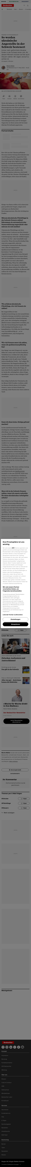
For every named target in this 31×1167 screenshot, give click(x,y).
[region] (15, 583)
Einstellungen (15, 619)
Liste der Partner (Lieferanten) (13, 614)
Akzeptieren (15, 624)
